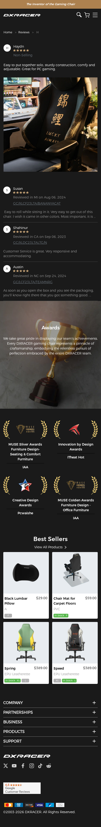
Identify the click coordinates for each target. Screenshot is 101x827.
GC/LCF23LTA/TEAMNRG (33, 282)
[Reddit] (50, 766)
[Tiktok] (42, 766)
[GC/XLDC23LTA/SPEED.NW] (75, 642)
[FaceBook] (24, 766)
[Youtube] (16, 766)
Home (8, 32)
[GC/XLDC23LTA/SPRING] (26, 642)
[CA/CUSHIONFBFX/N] (26, 573)
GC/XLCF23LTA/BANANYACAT (34, 203)
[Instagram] (33, 766)
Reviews (23, 32)
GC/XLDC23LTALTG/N (30, 242)
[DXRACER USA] (40, 15)
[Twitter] (7, 766)
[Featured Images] (50, 124)
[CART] (87, 15)
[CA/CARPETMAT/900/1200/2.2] (75, 573)
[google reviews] (22, 788)
